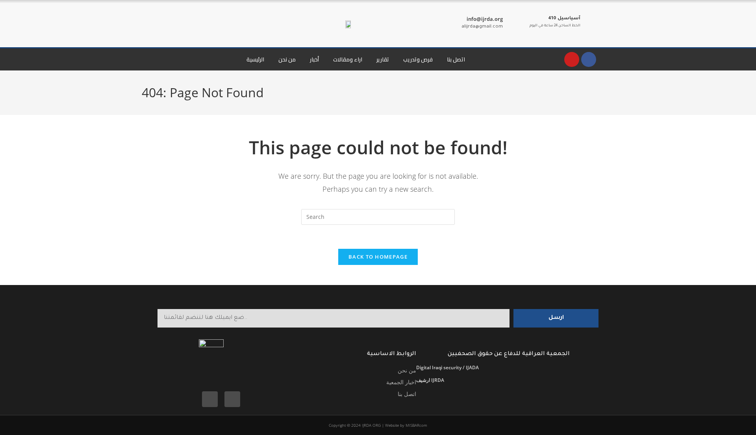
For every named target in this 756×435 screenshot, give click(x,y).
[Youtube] (571, 59)
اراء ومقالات (347, 59)
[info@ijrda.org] (512, 24)
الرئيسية (255, 59)
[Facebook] (588, 59)
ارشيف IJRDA (430, 380)
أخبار (314, 59)
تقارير (382, 59)
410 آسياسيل (564, 18)
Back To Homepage (378, 256)
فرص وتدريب (418, 59)
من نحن (287, 59)
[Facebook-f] (210, 399)
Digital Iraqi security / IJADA (447, 367)
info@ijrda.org (485, 18)
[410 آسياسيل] (589, 22)
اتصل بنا (456, 59)
